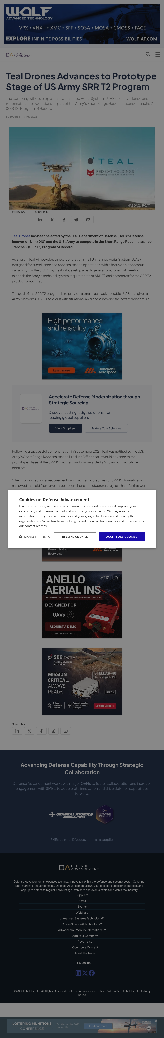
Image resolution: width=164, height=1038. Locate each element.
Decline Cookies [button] (75, 537)
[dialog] (82, 519)
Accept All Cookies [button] (121, 537)
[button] (34, 536)
